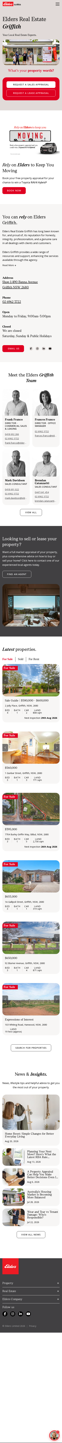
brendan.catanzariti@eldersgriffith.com (46, 500)
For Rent (34, 659)
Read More (8, 265)
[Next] (57, 680)
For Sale (7, 659)
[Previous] (5, 680)
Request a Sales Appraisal (31, 84)
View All (31, 512)
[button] (13, 348)
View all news (31, 1234)
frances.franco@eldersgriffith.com (46, 435)
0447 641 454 (42, 492)
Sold (20, 659)
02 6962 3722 (12, 438)
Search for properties (31, 1047)
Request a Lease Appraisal (31, 93)
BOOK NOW (14, 190)
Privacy (32, 1325)
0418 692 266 (12, 434)
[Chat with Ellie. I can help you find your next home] (54, 1435)
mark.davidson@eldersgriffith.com (16, 498)
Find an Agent (17, 574)
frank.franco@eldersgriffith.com (16, 442)
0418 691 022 (12, 489)
